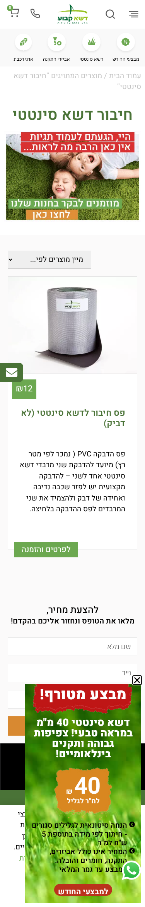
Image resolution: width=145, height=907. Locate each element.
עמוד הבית (125, 75)
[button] (133, 15)
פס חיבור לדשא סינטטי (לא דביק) (73, 418)
